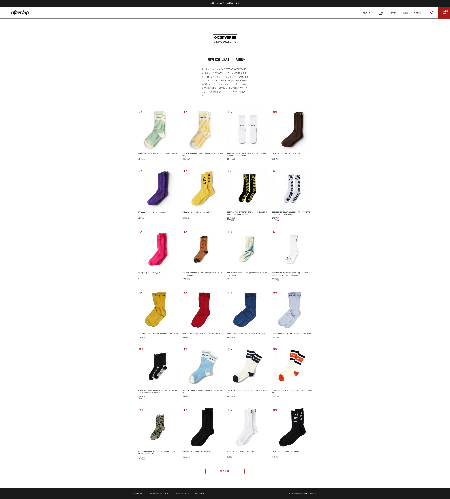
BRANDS (393, 12)
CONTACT (418, 12)
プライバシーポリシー (181, 493)
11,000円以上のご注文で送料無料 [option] (225, 4)
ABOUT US (367, 12)
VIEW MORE (225, 471)
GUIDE (405, 12)
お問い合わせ (199, 493)
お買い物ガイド (138, 493)
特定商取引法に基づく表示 (159, 493)
